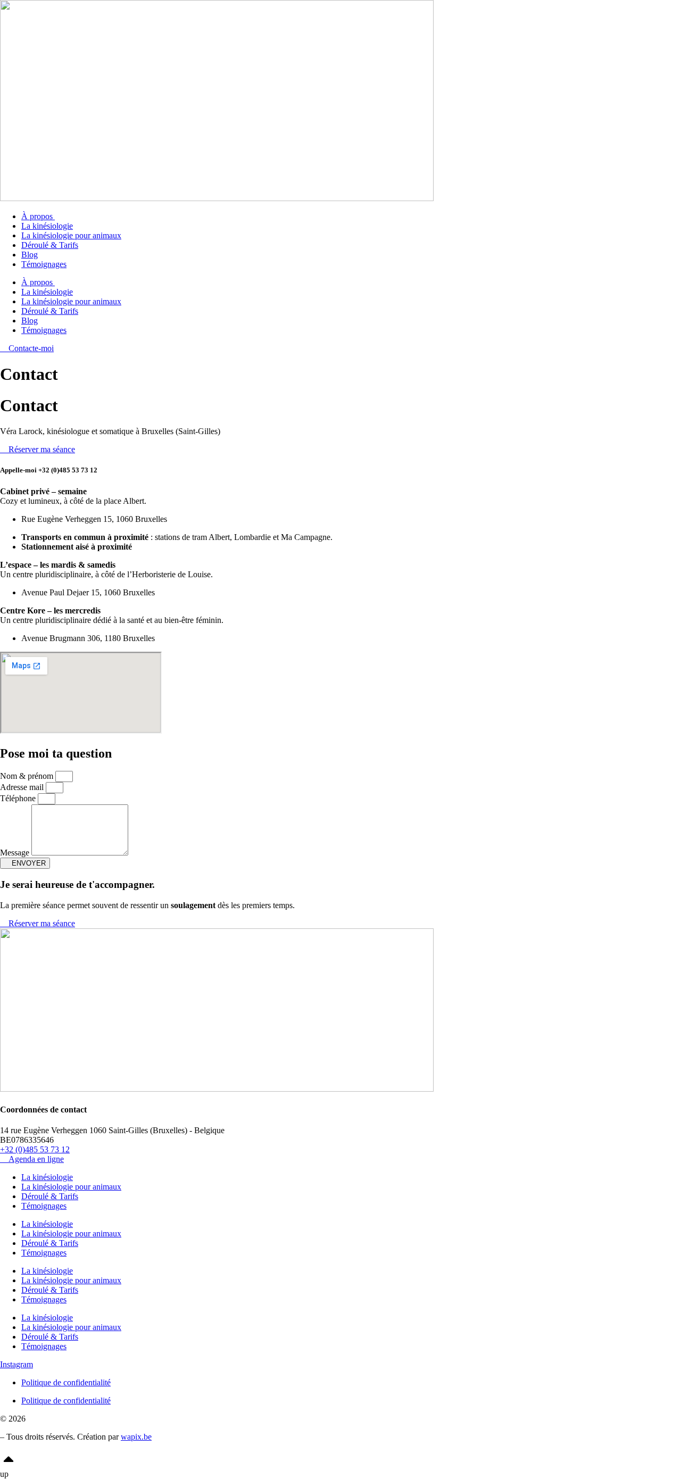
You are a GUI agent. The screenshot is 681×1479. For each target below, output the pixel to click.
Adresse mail (23, 787)
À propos (38, 216)
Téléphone (19, 798)
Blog (29, 254)
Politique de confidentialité (66, 1382)
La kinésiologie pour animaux (71, 235)
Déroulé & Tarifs (49, 245)
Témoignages (44, 264)
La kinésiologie (47, 225)
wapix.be (136, 1436)
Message (15, 852)
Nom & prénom (27, 775)
